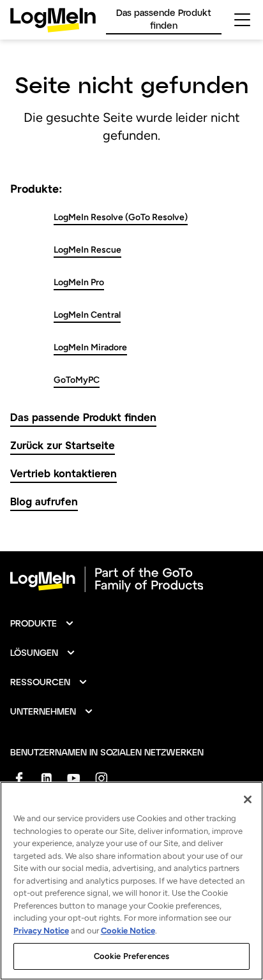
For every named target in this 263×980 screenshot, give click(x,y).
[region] (131, 881)
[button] (42, 623)
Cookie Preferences (131, 956)
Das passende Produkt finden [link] (163, 19)
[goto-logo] (131, 579)
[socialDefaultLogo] (18, 778)
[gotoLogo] (53, 20)
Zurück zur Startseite (62, 445)
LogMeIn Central (87, 314)
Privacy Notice (41, 930)
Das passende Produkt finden (83, 417)
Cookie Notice (128, 930)
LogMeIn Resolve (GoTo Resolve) (121, 217)
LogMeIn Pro (79, 282)
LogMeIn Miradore (90, 347)
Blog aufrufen (44, 501)
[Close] (248, 799)
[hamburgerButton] (242, 20)
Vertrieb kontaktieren (63, 473)
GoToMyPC (77, 380)
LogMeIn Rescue (87, 249)
